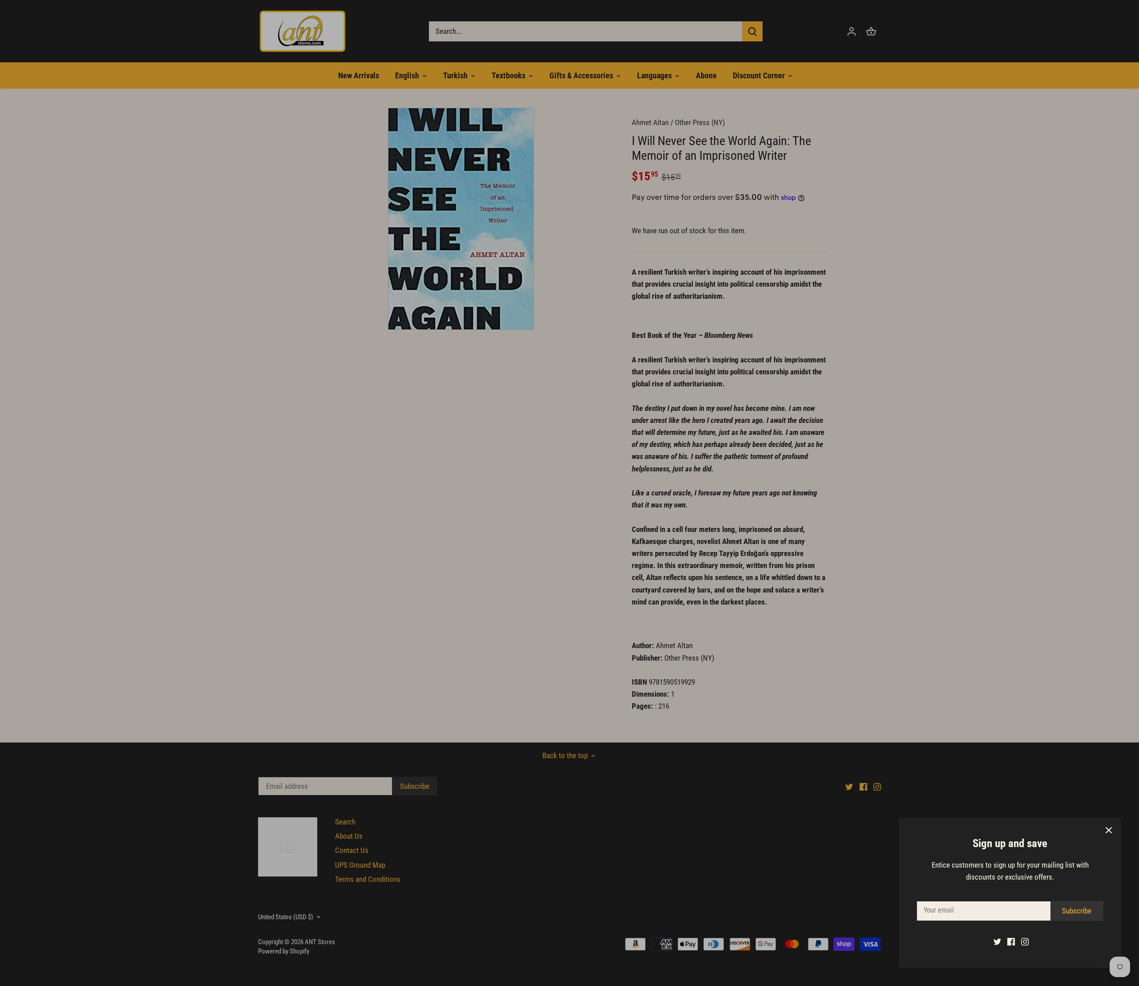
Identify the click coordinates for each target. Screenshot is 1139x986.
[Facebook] (1011, 941)
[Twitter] (997, 941)
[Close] (1109, 830)
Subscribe (1076, 910)
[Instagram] (1025, 941)
